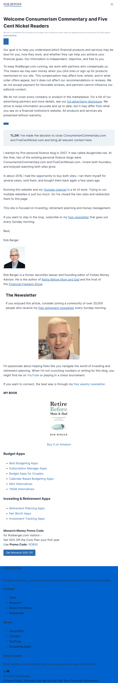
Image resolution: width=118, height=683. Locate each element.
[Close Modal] (6, 41)
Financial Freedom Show (25, 284)
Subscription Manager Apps (28, 468)
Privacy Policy (12, 680)
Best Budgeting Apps (23, 463)
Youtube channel (55, 189)
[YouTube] (8, 671)
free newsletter (78, 217)
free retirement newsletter (56, 308)
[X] (4, 671)
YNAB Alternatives (21, 489)
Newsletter (16, 613)
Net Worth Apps (20, 513)
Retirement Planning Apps (27, 508)
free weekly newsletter (89, 384)
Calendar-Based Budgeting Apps (31, 478)
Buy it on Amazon (59, 444)
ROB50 (33, 544)
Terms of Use (32, 680)
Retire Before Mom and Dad (60, 279)
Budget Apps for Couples (26, 473)
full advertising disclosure (84, 101)
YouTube (33, 375)
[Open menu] (112, 4)
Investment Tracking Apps (27, 518)
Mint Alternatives (20, 484)
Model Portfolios (20, 608)
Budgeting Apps (20, 646)
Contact (14, 636)
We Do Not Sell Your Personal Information (70, 680)
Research (15, 602)
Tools (12, 597)
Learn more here (10, 35)
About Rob (16, 631)
